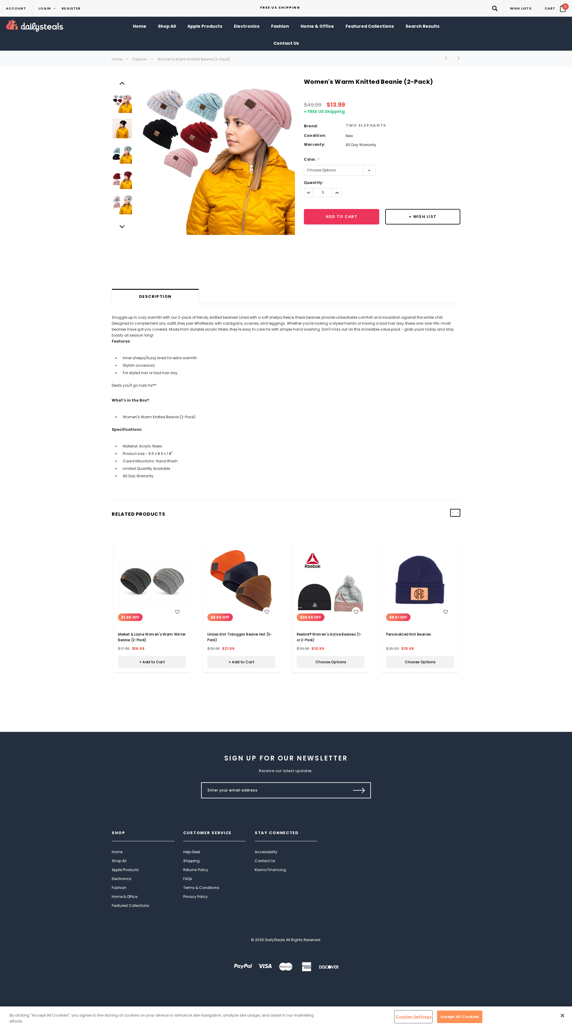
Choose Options (330, 661)
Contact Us (265, 860)
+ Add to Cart (152, 661)
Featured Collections (130, 905)
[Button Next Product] (456, 58)
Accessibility (266, 851)
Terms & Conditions (201, 887)
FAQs (187, 878)
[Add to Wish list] (177, 611)
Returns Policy (195, 869)
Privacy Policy (195, 896)
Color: (311, 159)
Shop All (119, 860)
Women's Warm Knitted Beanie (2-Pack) (193, 59)
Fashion (140, 59)
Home (117, 59)
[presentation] (453, 512)
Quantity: (313, 182)
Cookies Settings (413, 1017)
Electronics (121, 878)
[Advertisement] (286, 273)
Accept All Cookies (459, 1017)
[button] (494, 8)
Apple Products (125, 869)
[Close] (562, 1015)
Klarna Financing (270, 869)
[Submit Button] (359, 790)
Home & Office (124, 896)
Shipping (191, 860)
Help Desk (191, 851)
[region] (286, 1016)
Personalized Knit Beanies (408, 634)
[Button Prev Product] (448, 58)
